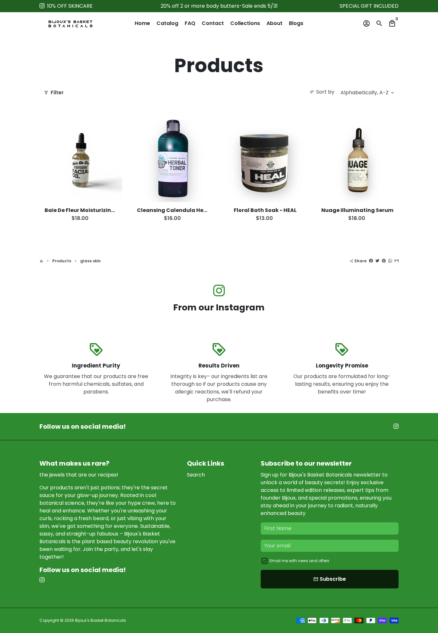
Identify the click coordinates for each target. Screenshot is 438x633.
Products (61, 261)
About (274, 23)
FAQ (190, 23)
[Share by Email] (397, 261)
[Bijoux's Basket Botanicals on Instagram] (42, 6)
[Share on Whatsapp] (390, 261)
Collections (245, 23)
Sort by (322, 92)
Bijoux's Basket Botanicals (100, 620)
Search (196, 474)
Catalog (167, 23)
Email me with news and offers (299, 560)
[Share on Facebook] (371, 261)
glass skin (90, 261)
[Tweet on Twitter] (377, 261)
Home (142, 23)
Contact (213, 23)
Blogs (296, 23)
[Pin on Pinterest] (384, 261)
